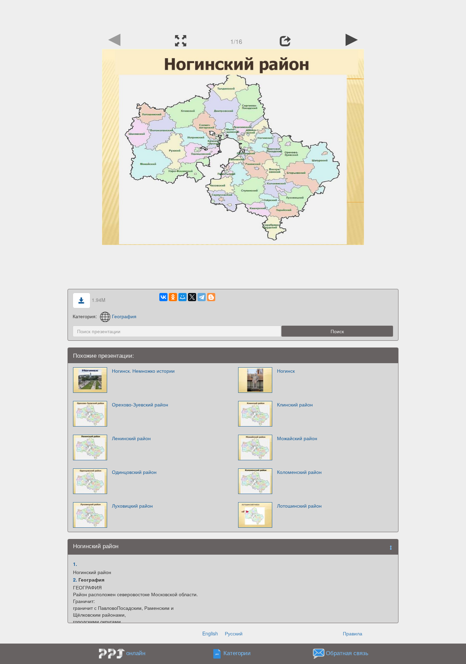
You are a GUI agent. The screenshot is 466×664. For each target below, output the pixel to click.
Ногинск (286, 370)
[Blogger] (211, 297)
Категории (237, 653)
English (210, 633)
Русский (234, 633)
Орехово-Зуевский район (140, 404)
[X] (192, 297)
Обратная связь (347, 653)
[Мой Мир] (182, 297)
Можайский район (297, 438)
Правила (352, 633)
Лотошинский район (299, 505)
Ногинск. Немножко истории (143, 370)
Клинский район (295, 404)
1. (75, 563)
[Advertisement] (233, 15)
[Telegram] (202, 297)
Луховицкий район (132, 505)
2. (75, 579)
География (124, 316)
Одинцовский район (134, 471)
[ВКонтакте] (163, 297)
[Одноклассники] (173, 297)
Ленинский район (131, 438)
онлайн (135, 653)
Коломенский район (299, 471)
